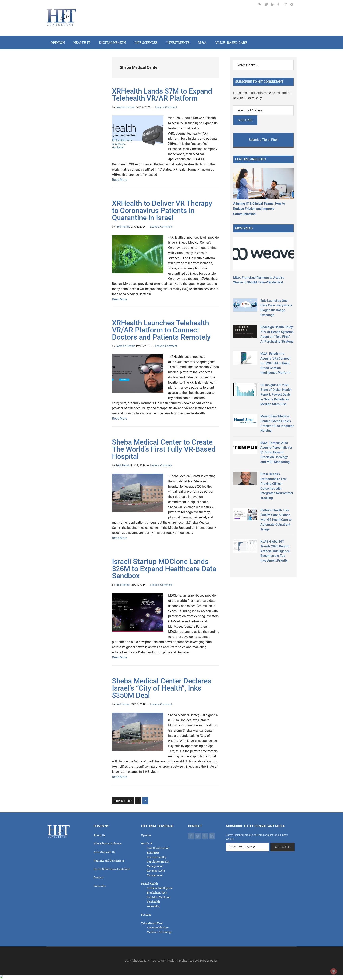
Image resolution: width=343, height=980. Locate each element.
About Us (99, 835)
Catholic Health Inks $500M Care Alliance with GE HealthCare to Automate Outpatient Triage (276, 519)
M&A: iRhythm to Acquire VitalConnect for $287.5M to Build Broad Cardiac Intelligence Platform (275, 363)
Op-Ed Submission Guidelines (112, 869)
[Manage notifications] (333, 971)
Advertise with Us (104, 852)
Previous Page (123, 800)
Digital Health (149, 883)
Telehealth (153, 901)
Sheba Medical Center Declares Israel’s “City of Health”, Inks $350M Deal (161, 688)
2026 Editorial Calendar (108, 843)
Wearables (153, 906)
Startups (146, 914)
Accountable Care (158, 927)
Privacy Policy (208, 960)
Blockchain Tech (157, 892)
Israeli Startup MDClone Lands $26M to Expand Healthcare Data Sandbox (164, 568)
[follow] (268, 5)
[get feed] (261, 5)
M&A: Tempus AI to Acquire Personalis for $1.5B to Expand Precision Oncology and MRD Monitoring (276, 452)
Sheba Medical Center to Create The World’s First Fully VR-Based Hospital (163, 449)
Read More (119, 180)
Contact (98, 877)
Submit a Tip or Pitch (263, 140)
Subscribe (100, 886)
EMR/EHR (153, 852)
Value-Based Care (152, 923)
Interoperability (156, 857)
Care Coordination (158, 848)
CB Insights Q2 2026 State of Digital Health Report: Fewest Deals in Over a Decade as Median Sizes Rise (276, 394)
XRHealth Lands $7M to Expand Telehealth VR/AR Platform (162, 94)
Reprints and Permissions (109, 860)
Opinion (146, 835)
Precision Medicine (158, 897)
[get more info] (293, 5)
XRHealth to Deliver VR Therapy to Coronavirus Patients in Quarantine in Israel (162, 210)
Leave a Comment (166, 107)
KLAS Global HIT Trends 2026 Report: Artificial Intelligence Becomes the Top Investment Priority (275, 551)
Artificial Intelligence (160, 888)
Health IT (146, 843)
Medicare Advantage (159, 932)
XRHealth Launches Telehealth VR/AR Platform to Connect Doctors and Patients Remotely (161, 330)
